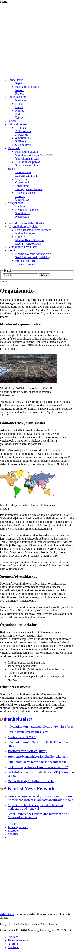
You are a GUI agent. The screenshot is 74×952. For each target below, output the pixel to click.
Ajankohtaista (18, 719)
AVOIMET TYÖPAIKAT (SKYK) (27, 751)
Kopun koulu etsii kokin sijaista (28, 732)
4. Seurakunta (23, 138)
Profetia (19, 93)
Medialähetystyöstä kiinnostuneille (31, 781)
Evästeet (13, 823)
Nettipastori (22, 216)
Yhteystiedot (15, 203)
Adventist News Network (29, 788)
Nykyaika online (25, 233)
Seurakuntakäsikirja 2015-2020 (34, 155)
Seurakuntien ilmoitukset (22, 247)
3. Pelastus (21, 134)
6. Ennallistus (23, 144)
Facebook (13, 830)
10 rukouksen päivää (27, 162)
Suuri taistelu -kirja (26, 165)
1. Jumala (21, 127)
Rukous (19, 90)
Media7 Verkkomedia (28, 243)
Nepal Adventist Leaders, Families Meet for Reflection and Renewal (35, 806)
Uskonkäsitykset (17, 124)
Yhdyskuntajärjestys (27, 158)
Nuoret (19, 110)
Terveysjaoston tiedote (28, 189)
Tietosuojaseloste (25, 192)
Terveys (20, 117)
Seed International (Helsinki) (32, 257)
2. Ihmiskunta (23, 131)
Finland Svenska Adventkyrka (26, 223)
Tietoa (11, 168)
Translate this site (25, 264)
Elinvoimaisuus (17, 97)
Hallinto (20, 206)
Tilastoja (20, 196)
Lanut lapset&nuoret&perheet (33, 229)
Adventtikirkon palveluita (23, 226)
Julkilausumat (23, 172)
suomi (11, 250)
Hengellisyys (15, 79)
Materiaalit (14, 148)
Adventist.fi (7, 914)
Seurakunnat (22, 213)
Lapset (19, 103)
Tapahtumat (22, 185)
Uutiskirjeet (22, 199)
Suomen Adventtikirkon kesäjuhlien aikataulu (38, 756)
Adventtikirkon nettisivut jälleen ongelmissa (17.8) (40, 726)
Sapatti (19, 83)
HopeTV (20, 236)
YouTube (13, 834)
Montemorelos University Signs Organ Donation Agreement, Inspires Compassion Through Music (40, 798)
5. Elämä (20, 141)
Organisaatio (22, 182)
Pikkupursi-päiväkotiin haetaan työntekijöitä (37, 762)
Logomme (21, 179)
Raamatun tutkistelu (27, 86)
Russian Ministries (26, 260)
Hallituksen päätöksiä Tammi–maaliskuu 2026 (38, 767)
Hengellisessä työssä (27, 209)
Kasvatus (20, 100)
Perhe (18, 114)
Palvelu (12, 120)
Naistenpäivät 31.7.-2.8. (22, 737)
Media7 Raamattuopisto (29, 240)
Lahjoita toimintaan (26, 175)
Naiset (19, 107)
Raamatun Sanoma (26, 151)
